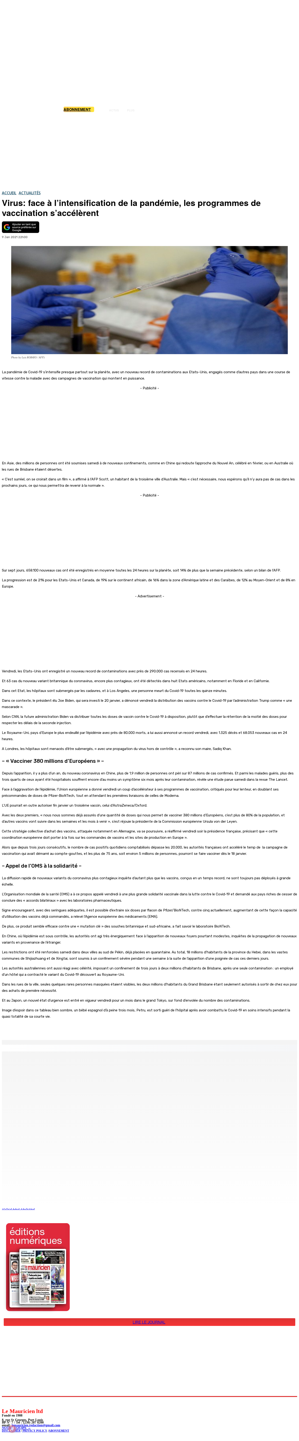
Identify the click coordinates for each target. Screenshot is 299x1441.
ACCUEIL (9, 192)
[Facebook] (48, 1028)
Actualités (30, 192)
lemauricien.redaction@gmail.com (36, 1425)
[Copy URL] (82, 1028)
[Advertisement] (149, 151)
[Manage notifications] (12, 1429)
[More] (99, 1028)
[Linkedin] (27, 1402)
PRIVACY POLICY (34, 1430)
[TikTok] (37, 1402)
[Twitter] (65, 1028)
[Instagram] (16, 1402)
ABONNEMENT (59, 1430)
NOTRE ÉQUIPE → (16, 1428)
